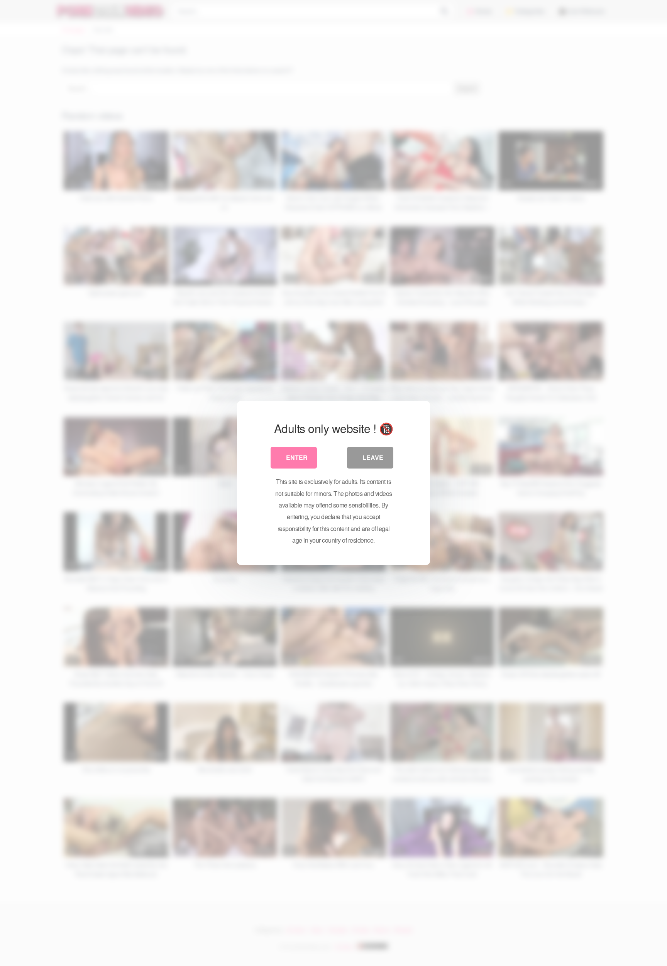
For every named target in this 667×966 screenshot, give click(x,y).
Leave (372, 457)
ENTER (297, 457)
